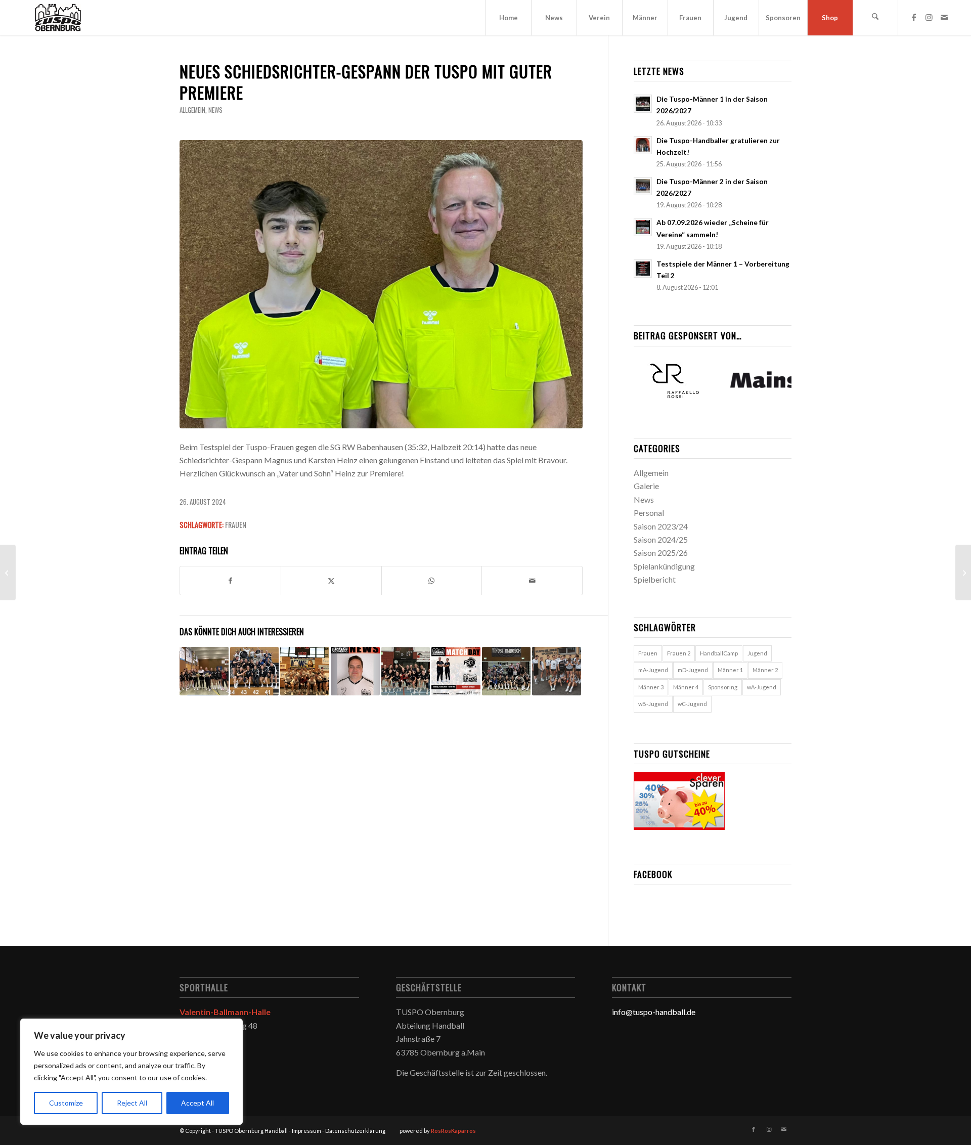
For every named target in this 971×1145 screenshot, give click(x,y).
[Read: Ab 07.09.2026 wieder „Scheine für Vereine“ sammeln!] (643, 227)
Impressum (306, 1130)
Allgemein (192, 110)
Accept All (197, 1102)
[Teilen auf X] (331, 580)
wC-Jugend (692, 703)
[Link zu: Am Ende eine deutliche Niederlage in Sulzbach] (556, 671)
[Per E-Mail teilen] (532, 580)
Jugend (757, 653)
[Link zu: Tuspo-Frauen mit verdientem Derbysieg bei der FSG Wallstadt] (304, 671)
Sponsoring (722, 687)
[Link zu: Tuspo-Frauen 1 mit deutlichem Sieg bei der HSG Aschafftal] (254, 671)
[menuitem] (508, 17)
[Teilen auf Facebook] (230, 580)
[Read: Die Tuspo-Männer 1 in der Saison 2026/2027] (643, 104)
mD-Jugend (693, 670)
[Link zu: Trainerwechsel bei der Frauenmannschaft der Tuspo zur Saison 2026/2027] (355, 671)
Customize (66, 1102)
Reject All (132, 1102)
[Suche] (875, 17)
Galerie (646, 486)
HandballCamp (719, 653)
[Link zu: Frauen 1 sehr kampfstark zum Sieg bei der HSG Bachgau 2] (405, 671)
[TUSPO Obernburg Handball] (57, 17)
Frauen (235, 524)
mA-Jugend (653, 670)
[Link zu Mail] (944, 17)
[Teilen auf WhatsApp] (432, 580)
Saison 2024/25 (661, 539)
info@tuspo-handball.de (653, 1012)
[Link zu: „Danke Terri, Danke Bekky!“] (204, 671)
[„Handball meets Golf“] (963, 572)
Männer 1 (730, 670)
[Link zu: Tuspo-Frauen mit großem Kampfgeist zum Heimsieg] (506, 671)
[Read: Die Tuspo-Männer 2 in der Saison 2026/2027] (643, 186)
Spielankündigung (664, 566)
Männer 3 (651, 687)
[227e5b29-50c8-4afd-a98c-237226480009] (381, 284)
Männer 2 (765, 670)
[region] (131, 1072)
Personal (649, 512)
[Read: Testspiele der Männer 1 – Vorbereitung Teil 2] (643, 268)
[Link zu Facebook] (913, 17)
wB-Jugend (653, 703)
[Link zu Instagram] (929, 17)
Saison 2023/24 (661, 526)
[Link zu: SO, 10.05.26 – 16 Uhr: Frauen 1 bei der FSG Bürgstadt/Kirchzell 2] (455, 671)
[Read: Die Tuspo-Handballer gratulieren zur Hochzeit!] (643, 145)
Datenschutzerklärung (355, 1130)
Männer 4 (685, 687)
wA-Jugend (761, 687)
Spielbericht (655, 579)
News (215, 110)
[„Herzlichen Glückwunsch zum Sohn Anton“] (8, 572)
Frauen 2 (678, 653)
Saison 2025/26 (661, 552)
